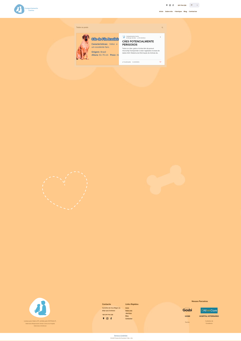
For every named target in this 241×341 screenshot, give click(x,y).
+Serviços (128, 313)
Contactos (128, 318)
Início (127, 308)
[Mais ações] (161, 37)
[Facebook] (173, 5)
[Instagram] (170, 5)
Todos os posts (82, 27)
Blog (127, 316)
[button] (162, 28)
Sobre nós (128, 310)
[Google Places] (167, 5)
